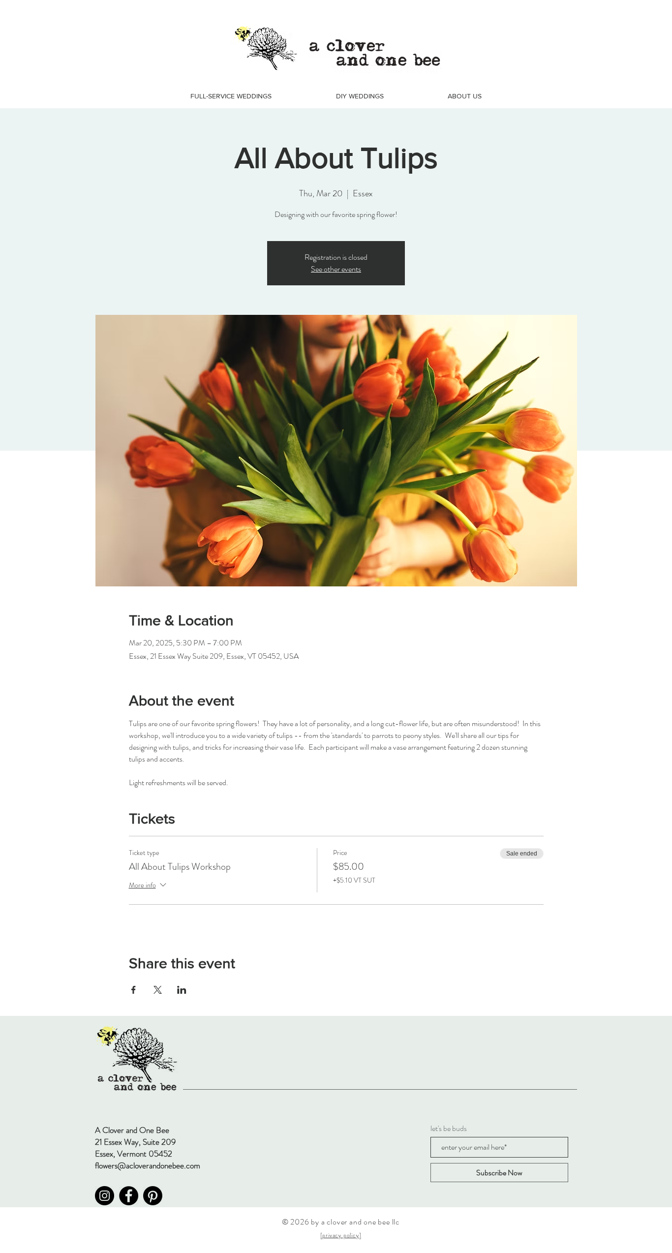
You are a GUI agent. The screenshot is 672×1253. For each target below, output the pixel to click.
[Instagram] (104, 1195)
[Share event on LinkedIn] (181, 990)
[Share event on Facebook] (133, 990)
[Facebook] (128, 1195)
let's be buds (448, 1128)
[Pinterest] (152, 1195)
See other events (336, 269)
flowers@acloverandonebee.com (147, 1165)
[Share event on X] (157, 990)
